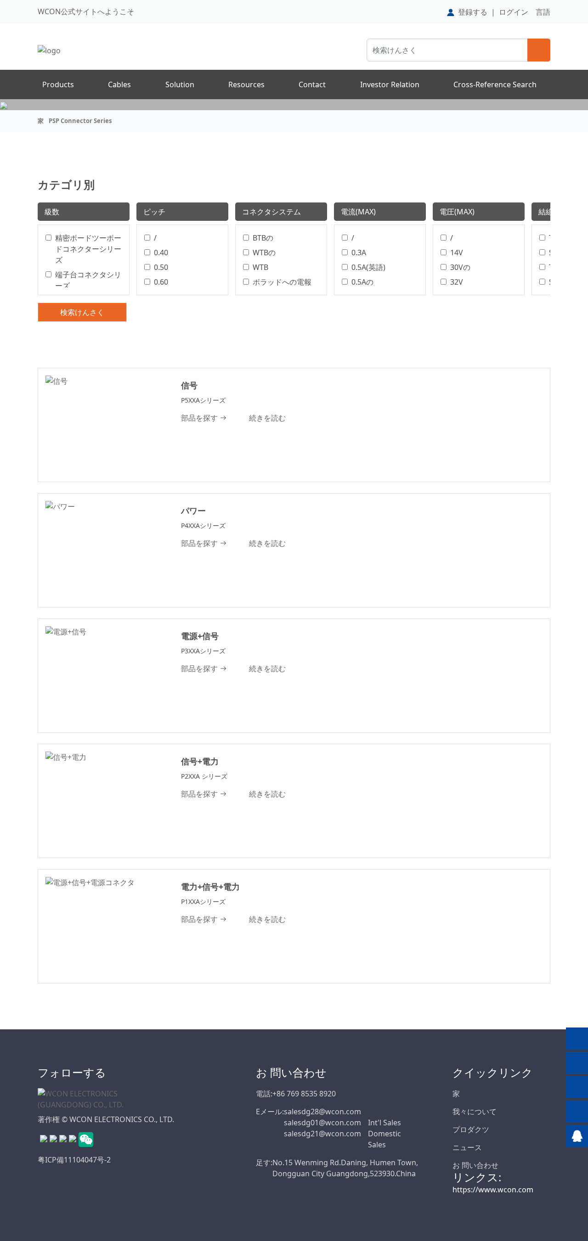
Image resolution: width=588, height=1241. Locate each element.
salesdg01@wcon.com (322, 1122)
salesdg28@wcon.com (322, 1111)
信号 (189, 385)
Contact (312, 84)
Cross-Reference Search (495, 84)
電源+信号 (200, 635)
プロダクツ (470, 1129)
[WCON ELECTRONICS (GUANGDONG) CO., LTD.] (84, 1099)
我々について (474, 1111)
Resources (246, 84)
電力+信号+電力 (210, 886)
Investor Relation (389, 84)
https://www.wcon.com (492, 1190)
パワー (193, 510)
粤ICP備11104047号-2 (74, 1160)
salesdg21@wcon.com (322, 1134)
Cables (119, 84)
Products (58, 84)
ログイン (513, 12)
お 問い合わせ (475, 1165)
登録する (472, 12)
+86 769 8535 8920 (304, 1094)
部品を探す (199, 418)
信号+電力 (200, 761)
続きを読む (267, 418)
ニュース (467, 1147)
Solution (179, 84)
